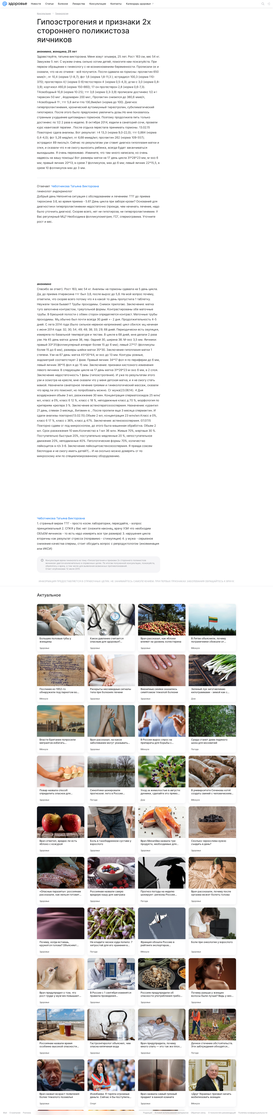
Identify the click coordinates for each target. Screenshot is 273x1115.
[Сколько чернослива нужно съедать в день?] (212, 830)
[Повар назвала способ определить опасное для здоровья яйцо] (60, 779)
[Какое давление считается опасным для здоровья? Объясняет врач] (111, 627)
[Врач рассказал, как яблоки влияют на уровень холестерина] (161, 627)
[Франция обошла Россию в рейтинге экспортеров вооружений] (161, 931)
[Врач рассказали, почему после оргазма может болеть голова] (212, 880)
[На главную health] (17, 4)
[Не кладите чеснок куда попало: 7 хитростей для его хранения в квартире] (111, 931)
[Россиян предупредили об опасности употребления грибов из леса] (161, 982)
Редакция (147, 1113)
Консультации (44, 13)
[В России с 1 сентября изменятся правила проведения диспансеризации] (111, 982)
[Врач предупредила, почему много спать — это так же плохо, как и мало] (161, 1032)
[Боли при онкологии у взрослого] (212, 931)
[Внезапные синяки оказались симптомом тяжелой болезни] (161, 678)
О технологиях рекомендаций (222, 1113)
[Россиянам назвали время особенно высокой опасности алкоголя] (60, 1032)
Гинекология (61, 13)
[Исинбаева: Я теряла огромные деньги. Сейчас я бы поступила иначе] (111, 1083)
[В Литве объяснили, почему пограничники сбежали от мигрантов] (212, 627)
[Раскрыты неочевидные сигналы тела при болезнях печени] (111, 678)
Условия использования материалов (171, 1113)
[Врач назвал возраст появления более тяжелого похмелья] (60, 1083)
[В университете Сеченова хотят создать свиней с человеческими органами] (212, 779)
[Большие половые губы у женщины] (60, 627)
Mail (5, 1113)
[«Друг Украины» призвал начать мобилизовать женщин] (212, 1083)
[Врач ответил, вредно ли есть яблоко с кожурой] (60, 830)
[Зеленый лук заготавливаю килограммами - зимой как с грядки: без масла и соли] (212, 678)
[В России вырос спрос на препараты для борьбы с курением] (161, 729)
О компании (14, 1113)
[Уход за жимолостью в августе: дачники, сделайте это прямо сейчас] (161, 779)
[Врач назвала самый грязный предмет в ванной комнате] (161, 1083)
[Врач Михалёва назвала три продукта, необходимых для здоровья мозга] (161, 830)
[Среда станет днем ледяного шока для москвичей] (212, 729)
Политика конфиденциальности (252, 1113)
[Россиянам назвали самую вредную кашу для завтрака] (111, 880)
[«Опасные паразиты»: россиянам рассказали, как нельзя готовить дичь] (60, 880)
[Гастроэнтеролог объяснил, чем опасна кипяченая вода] (111, 1032)
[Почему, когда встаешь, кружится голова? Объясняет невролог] (60, 931)
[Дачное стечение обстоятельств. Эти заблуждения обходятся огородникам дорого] (212, 1032)
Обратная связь (198, 1113)
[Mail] (5, 4)
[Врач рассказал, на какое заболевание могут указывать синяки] (111, 729)
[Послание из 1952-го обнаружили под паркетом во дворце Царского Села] (60, 678)
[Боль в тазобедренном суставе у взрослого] (111, 830)
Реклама (27, 1113)
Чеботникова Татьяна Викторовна (75, 186)
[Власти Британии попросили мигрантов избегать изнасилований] (60, 729)
